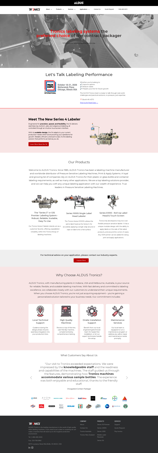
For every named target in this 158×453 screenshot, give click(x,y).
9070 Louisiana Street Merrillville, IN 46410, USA (45, 444)
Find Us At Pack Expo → (89, 103)
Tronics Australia (85, 431)
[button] (49, 9)
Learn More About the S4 (38, 144)
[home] (34, 9)
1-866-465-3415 (122, 9)
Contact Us (97, 9)
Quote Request (109, 9)
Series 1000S (101, 428)
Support (117, 424)
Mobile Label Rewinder (101, 436)
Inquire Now (81, 260)
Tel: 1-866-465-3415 (35, 437)
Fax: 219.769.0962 (34, 440)
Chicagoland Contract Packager (79, 389)
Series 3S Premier (103, 424)
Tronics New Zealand (87, 435)
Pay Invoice (118, 431)
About (82, 424)
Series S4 (100, 440)
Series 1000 (101, 431)
